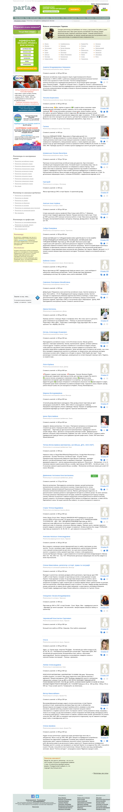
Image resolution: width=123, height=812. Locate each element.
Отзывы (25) (104, 240)
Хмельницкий (99, 48)
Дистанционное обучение (84, 806)
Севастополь (49, 59)
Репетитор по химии (21, 200)
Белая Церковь (65, 48)
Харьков (63, 46)
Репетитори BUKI (101, 801)
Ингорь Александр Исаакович (55, 332)
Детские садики (100, 802)
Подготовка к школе (101, 806)
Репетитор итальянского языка (24, 168)
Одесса (47, 54)
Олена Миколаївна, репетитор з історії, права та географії (66, 565)
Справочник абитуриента (65, 807)
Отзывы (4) (104, 404)
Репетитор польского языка (23, 176)
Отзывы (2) (104, 164)
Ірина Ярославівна (50, 416)
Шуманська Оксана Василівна (55, 153)
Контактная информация (103, 807)
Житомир (63, 52)
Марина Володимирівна (52, 393)
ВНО (62, 18)
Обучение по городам (102, 804)
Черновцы (98, 54)
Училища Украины (63, 802)
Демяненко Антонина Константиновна (58, 475)
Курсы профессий (82, 801)
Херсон (97, 46)
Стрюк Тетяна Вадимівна (53, 508)
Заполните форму (22, 240)
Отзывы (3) (104, 427)
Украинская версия (31, 800)
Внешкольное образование (65, 806)
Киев (46, 50)
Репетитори (35, 807)
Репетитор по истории (22, 205)
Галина (46, 126)
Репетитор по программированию (25, 222)
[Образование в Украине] (25, 12)
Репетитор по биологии (22, 203)
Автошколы (90, 18)
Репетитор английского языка (24, 161)
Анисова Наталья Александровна (56, 537)
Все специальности (21, 229)
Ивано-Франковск (66, 54)
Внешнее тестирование (64, 799)
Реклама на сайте (101, 809)
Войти (93, 4)
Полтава (47, 56)
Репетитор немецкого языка (23, 163)
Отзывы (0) (104, 192)
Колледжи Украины (63, 801)
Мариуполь (84, 50)
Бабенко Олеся (49, 261)
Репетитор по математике (23, 195)
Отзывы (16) (104, 138)
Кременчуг (64, 59)
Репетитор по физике (21, 198)
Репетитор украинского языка (24, 178)
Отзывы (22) (104, 271)
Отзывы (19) (104, 576)
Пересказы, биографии (64, 804)
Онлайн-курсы (44, 18)
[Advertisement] (27, 278)
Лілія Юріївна (48, 364)
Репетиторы (82, 18)
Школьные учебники (82, 804)
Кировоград (64, 56)
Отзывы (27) (104, 486)
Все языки (18, 186)
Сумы (83, 56)
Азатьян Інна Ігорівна (51, 203)
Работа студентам (71, 18)
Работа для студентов (83, 798)
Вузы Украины (19, 18)
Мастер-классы (55, 18)
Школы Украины (81, 809)
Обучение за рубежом (102, 18)
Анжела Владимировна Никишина (56, 67)
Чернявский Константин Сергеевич (57, 618)
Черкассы (98, 50)
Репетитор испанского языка (24, 171)
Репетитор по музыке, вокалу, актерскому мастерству (24, 225)
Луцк (82, 48)
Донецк (47, 46)
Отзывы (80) (104, 108)
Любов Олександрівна (52, 665)
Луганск (83, 46)
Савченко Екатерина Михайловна (56, 282)
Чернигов (98, 52)
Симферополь (65, 44)
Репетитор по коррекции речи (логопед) (27, 208)
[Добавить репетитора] (27, 29)
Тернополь (84, 59)
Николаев (84, 52)
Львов (46, 52)
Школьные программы (64, 809)
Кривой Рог (84, 44)
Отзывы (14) (104, 675)
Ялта (96, 56)
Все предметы (19, 213)
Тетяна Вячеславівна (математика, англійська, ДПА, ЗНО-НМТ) (68, 445)
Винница (63, 50)
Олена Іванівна (49, 726)
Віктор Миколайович (51, 693)
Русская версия (41, 800)
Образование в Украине (20, 20)
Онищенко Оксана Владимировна (56, 596)
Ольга (45, 640)
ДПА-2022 (99, 798)
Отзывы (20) (104, 343)
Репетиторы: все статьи (100, 773)
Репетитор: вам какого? (52, 758)
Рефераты (80, 807)
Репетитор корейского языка (24, 183)
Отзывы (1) (104, 79)
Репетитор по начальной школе (25, 210)
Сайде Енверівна (50, 228)
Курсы (27, 18)
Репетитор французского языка (25, 166)
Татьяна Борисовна (51, 98)
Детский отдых (34, 18)
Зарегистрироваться (102, 4)
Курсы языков (81, 799)
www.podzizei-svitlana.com (27, 110)
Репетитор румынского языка (24, 181)
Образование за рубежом (84, 802)
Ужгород (98, 44)
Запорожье (48, 48)
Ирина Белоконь (49, 309)
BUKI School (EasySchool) (103, 799)
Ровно (83, 54)
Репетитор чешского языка (23, 173)
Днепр (47, 44)
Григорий (46, 182)
